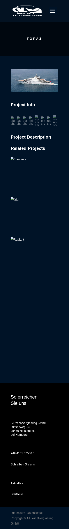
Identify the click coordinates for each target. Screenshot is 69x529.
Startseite (17, 494)
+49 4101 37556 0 (22, 453)
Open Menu (53, 10)
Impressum (18, 512)
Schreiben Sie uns (23, 464)
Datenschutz (35, 512)
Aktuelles (17, 483)
